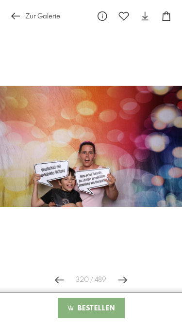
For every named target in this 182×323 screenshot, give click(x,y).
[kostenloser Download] (145, 16)
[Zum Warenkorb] (166, 16)
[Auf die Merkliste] (124, 16)
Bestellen (95, 308)
